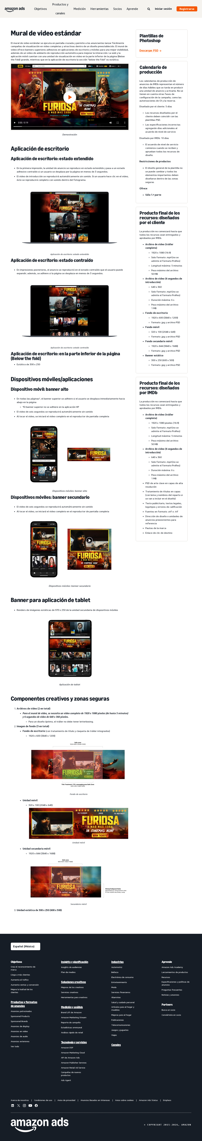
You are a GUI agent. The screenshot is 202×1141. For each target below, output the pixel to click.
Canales (116, 1045)
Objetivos (40, 8)
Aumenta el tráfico (20, 979)
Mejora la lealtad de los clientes (22, 990)
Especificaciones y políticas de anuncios (175, 983)
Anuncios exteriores (20, 1041)
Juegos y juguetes (120, 1030)
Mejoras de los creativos (72, 987)
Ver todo (15, 1046)
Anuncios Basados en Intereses (95, 1100)
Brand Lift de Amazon (71, 1012)
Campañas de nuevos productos (71, 1073)
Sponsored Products (20, 1016)
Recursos (166, 977)
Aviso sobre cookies (124, 1100)
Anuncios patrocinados (21, 1011)
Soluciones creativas (73, 982)
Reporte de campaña (70, 1022)
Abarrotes (116, 997)
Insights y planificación (74, 962)
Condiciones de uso (43, 1100)
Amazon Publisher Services (74, 1062)
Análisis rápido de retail (72, 1032)
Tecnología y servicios (74, 1042)
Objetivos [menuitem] (16, 962)
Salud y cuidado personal (123, 1002)
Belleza (114, 972)
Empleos (167, 1100)
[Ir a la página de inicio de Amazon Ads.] (39, 1125)
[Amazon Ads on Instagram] (24, 1106)
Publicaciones (117, 1020)
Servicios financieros (120, 992)
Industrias (117, 962)
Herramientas (99, 8)
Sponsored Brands (19, 1021)
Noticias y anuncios (170, 994)
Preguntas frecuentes (172, 989)
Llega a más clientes (20, 974)
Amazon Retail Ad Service (73, 1067)
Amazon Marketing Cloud (73, 1052)
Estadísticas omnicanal (71, 1027)
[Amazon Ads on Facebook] (36, 1106)
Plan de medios (68, 972)
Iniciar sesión (163, 8)
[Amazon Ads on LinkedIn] (12, 1106)
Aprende (132, 8)
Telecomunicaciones (120, 1025)
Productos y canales (60, 9)
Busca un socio (168, 1010)
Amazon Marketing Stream (73, 1017)
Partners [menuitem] (167, 1004)
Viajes (114, 1035)
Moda (113, 987)
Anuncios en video (19, 1031)
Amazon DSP (67, 1047)
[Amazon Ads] (12, 9)
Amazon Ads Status (148, 1100)
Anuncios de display (20, 1026)
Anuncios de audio (19, 1036)
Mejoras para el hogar (121, 1015)
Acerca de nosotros (20, 1100)
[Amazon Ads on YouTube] (30, 1106)
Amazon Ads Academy (172, 967)
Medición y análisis (72, 1007)
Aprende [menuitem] (167, 962)
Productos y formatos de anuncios (24, 1004)
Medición (79, 8)
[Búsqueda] (148, 9)
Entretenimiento (119, 982)
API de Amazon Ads (70, 1057)
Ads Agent (66, 1080)
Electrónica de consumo (122, 977)
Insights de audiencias (71, 967)
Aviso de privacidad (66, 1100)
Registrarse (187, 8)
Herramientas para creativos (74, 997)
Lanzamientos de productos (175, 972)
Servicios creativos (69, 992)
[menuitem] (25, 1020)
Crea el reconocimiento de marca (23, 968)
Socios (117, 8)
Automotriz (116, 967)
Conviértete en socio (171, 1015)
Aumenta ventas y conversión (25, 984)
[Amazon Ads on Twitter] (18, 1106)
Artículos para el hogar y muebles (122, 1008)
